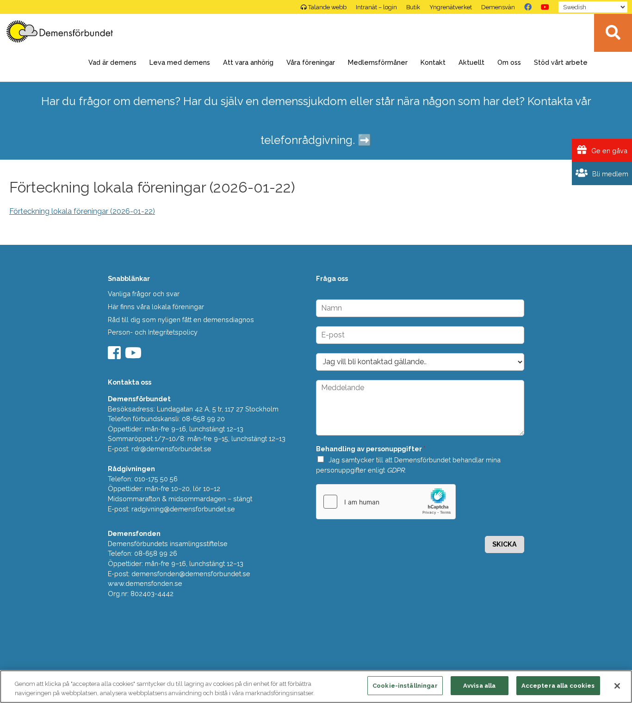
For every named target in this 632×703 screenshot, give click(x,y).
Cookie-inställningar (405, 685)
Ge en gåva (608, 151)
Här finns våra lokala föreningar (156, 307)
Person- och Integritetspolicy (153, 332)
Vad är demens (112, 62)
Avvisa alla (479, 685)
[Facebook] (528, 7)
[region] (316, 686)
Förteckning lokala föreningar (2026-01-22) (82, 211)
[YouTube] (545, 7)
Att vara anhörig (248, 62)
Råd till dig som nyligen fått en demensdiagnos (181, 320)
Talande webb (327, 7)
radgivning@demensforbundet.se (183, 509)
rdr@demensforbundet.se (171, 449)
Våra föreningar (310, 62)
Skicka (504, 544)
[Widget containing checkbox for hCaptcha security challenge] (386, 501)
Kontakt (433, 62)
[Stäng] (617, 686)
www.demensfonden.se (145, 583)
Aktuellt (471, 62)
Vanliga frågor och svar (144, 294)
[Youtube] (134, 356)
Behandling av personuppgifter (371, 449)
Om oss (509, 62)
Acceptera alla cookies (558, 685)
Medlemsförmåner (378, 62)
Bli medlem (609, 174)
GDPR (395, 470)
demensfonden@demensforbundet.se (190, 574)
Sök (613, 33)
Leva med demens (179, 62)
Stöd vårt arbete (561, 62)
